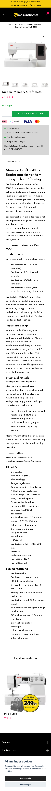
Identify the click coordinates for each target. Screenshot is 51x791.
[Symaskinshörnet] (26, 15)
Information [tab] (14, 163)
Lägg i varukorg (32, 115)
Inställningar (25, 785)
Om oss (6, 744)
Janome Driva (9, 715)
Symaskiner (19, 26)
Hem (9, 26)
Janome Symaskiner (34, 26)
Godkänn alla (25, 778)
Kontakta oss (9, 751)
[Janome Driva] (25, 691)
